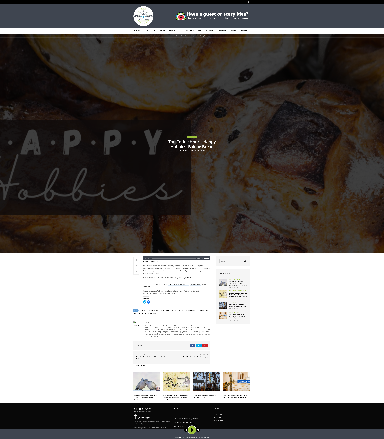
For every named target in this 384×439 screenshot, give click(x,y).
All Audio (137, 31)
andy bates (144, 310)
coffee (158, 310)
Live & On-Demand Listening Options (186, 419)
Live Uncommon (196, 284)
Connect (233, 31)
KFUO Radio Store (152, 2)
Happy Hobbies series (190, 310)
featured (180, 310)
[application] (176, 258)
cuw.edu (148, 287)
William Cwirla (152, 313)
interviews (201, 310)
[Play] (146, 258)
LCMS (206, 310)
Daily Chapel (233, 302)
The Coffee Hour (192, 137)
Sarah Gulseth (183, 151)
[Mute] (202, 258)
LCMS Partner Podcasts (193, 31)
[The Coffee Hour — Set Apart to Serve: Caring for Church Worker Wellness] (224, 315)
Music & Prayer (150, 31)
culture (174, 310)
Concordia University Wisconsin (178, 284)
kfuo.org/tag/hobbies (184, 277)
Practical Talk (174, 31)
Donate (170, 2)
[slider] (207, 258)
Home (135, 2)
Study (162, 31)
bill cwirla (152, 310)
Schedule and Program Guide (183, 422)
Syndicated (210, 31)
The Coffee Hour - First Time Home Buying (195, 357)
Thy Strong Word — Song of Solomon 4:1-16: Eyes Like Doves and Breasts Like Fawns (238, 283)
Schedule (222, 31)
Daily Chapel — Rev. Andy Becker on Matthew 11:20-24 (237, 305)
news (135, 313)
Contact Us (142, 2)
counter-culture (166, 310)
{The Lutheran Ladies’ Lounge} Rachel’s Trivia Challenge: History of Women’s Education (238, 295)
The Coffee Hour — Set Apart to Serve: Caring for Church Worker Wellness (237, 316)
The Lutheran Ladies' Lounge (237, 290)
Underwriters (162, 2)
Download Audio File (150, 261)
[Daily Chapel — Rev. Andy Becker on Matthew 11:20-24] (224, 305)
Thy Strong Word (234, 279)
